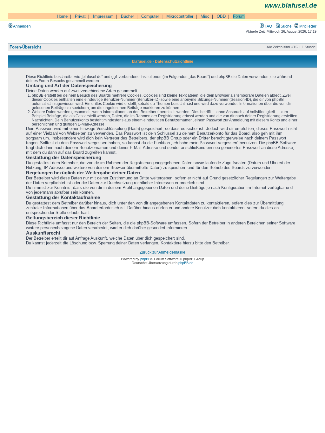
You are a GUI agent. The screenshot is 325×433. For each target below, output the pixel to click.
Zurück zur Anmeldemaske (162, 252)
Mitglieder (307, 26)
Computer (150, 16)
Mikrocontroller (179, 16)
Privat (80, 16)
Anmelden (21, 26)
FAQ (268, 26)
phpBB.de (185, 263)
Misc (205, 16)
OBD (221, 16)
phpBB (145, 259)
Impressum (103, 16)
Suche (286, 26)
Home (62, 16)
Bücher (127, 16)
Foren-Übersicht (25, 47)
